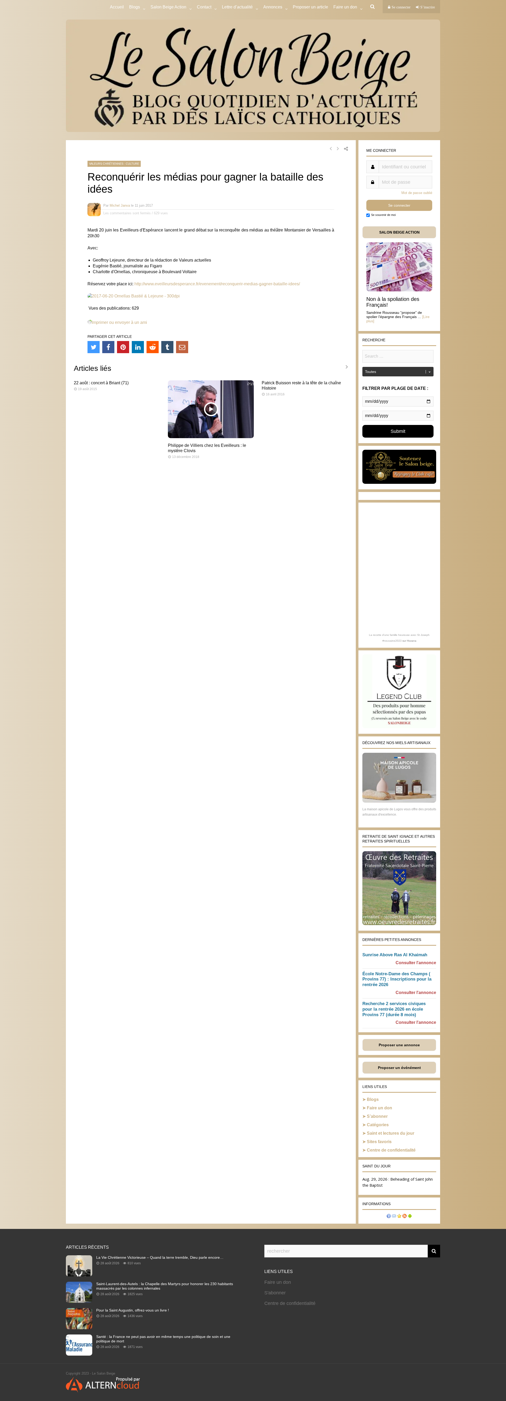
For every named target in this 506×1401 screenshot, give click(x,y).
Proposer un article (310, 7)
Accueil (117, 7)
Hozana (411, 640)
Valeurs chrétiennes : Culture (114, 163)
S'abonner (275, 1292)
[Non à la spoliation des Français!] (399, 290)
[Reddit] (153, 347)
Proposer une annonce (399, 1045)
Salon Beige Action (168, 7)
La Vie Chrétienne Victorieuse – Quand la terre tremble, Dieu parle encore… (159, 1257)
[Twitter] (93, 347)
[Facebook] (108, 347)
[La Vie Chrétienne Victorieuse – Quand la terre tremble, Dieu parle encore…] (79, 1274)
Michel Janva (120, 205)
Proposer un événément (399, 1068)
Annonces (272, 7)
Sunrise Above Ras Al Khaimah (394, 954)
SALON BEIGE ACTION (399, 232)
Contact (204, 7)
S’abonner (377, 1116)
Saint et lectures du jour (390, 1133)
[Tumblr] (167, 347)
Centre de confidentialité (391, 1150)
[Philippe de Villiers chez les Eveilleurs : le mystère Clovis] (211, 436)
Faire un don (379, 1108)
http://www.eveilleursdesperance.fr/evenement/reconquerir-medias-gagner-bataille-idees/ (217, 284)
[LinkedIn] (138, 347)
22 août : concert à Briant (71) (101, 383)
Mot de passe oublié (416, 193)
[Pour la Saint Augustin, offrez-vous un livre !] (79, 1327)
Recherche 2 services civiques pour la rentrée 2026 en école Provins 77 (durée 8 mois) (394, 1009)
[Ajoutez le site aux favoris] (399, 1216)
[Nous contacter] (394, 1216)
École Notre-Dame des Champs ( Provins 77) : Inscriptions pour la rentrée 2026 (396, 979)
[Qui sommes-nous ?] (389, 1216)
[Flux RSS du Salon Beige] (404, 1216)
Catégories (378, 1125)
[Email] (182, 347)
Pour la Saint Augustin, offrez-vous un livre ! (132, 1310)
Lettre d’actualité (237, 7)
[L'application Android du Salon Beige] (410, 1216)
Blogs (134, 7)
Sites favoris (379, 1141)
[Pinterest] (123, 347)
